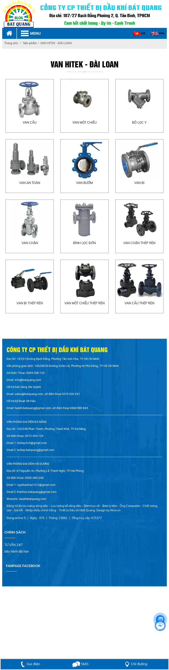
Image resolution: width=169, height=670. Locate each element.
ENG (162, 33)
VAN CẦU (30, 122)
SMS (84, 664)
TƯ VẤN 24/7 (13, 545)
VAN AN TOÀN (29, 183)
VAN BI (139, 183)
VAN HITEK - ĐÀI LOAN (56, 43)
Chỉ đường (139, 664)
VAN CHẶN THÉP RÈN (139, 243)
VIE (143, 33)
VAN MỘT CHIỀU (84, 122)
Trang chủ (11, 43)
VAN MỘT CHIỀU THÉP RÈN (84, 303)
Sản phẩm (30, 43)
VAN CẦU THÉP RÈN (139, 303)
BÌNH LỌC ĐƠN (84, 243)
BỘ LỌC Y (139, 122)
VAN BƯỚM (84, 183)
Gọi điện (33, 664)
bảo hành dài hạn (16, 551)
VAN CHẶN (30, 243)
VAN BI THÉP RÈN (30, 303)
